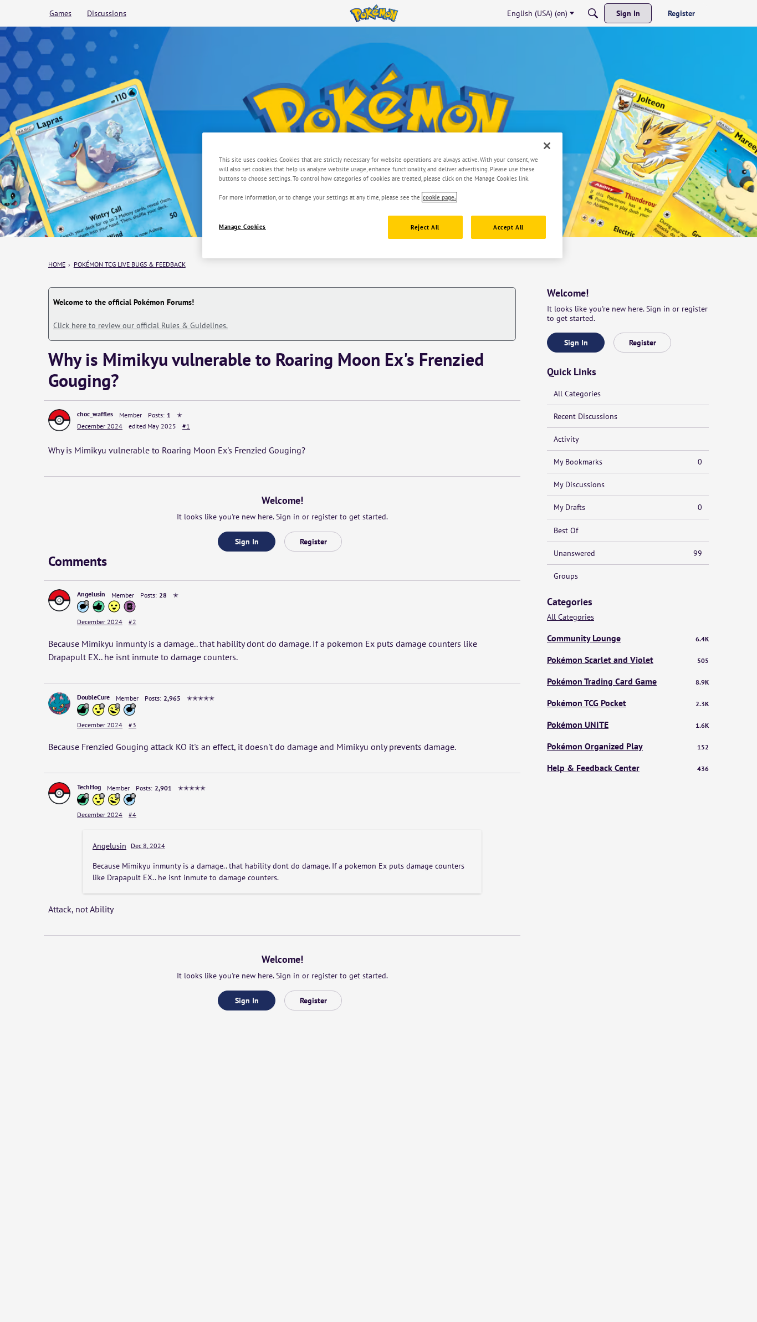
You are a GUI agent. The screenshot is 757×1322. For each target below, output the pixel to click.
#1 (186, 426)
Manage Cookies (242, 226)
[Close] (547, 146)
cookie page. (439, 197)
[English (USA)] (374, 13)
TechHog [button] (89, 787)
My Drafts (628, 507)
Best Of (566, 530)
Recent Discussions (585, 416)
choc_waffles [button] (95, 414)
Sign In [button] (247, 542)
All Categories (577, 394)
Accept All (508, 227)
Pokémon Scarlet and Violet (628, 659)
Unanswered (628, 553)
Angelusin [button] (91, 594)
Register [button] (313, 542)
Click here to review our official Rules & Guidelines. (140, 325)
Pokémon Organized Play (628, 746)
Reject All (425, 227)
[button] (59, 420)
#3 (132, 725)
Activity (566, 439)
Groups (566, 576)
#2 (132, 621)
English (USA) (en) (537, 13)
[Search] (593, 13)
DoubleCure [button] (93, 697)
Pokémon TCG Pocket (628, 702)
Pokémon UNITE (628, 724)
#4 (132, 814)
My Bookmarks (628, 462)
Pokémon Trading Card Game (628, 681)
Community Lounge (628, 638)
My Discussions (579, 484)
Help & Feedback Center (628, 767)
